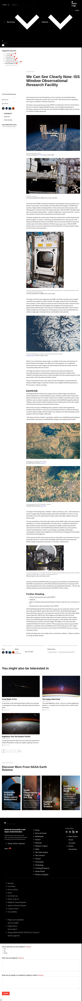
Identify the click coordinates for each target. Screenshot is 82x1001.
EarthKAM (7, 116)
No (4, 951)
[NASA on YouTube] (76, 832)
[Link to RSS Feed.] (13, 108)
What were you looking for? (13, 958)
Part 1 (69, 602)
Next (19, 751)
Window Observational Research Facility (39, 105)
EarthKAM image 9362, (31, 355)
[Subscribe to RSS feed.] (13, 652)
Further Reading (8, 120)
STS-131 (31, 107)
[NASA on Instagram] (70, 832)
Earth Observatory (52, 652)
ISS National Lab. (64, 626)
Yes (5, 949)
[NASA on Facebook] (66, 832)
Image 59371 (41, 613)
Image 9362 (57, 609)
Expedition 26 (56, 619)
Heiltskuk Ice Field (57, 310)
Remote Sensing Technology (9, 126)
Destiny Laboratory (33, 109)
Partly (5, 953)
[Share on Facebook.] (6, 108)
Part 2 (76, 602)
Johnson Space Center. (61, 224)
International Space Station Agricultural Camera (41, 606)
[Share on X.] (3, 108)
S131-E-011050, (40, 155)
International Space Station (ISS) (66, 652)
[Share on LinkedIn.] (10, 108)
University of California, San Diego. (38, 385)
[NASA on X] (73, 832)
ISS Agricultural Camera (55, 581)
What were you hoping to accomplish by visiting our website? (22, 975)
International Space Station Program (63, 623)
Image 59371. (43, 463)
